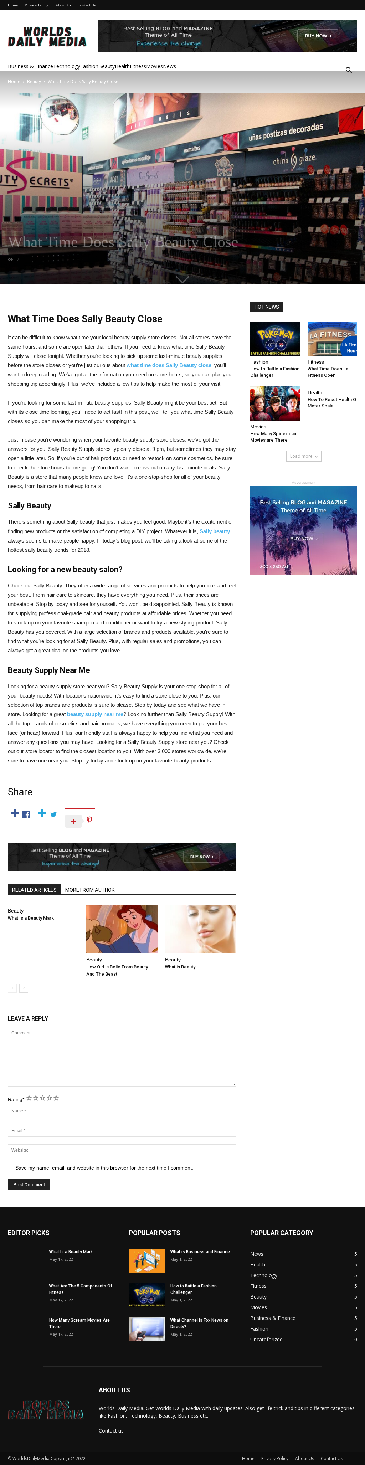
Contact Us (87, 5)
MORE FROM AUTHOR (90, 890)
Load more (301, 456)
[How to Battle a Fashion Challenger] (275, 339)
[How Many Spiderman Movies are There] (275, 403)
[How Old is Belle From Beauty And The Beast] (121, 929)
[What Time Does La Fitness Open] (333, 339)
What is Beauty (180, 967)
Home (13, 5)
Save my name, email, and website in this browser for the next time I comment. (104, 1168)
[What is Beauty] (200, 929)
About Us (63, 5)
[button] (348, 71)
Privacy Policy (36, 5)
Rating (16, 1099)
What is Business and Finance (200, 1251)
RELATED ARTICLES (34, 890)
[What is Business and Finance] (147, 1261)
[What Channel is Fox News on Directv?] (147, 1329)
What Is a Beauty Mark (31, 918)
